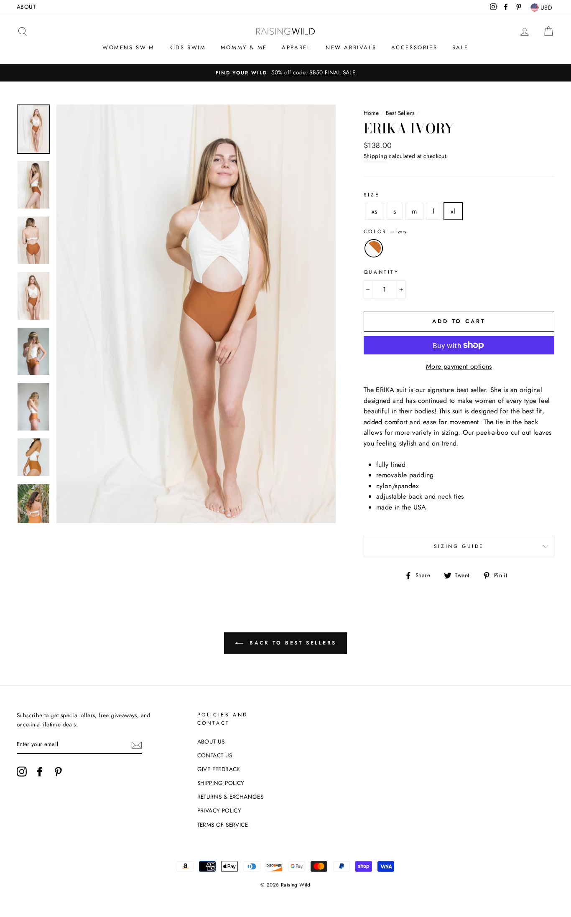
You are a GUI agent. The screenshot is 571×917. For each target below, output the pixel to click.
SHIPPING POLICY (221, 783)
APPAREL (296, 47)
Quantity (381, 272)
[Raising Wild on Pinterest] (58, 772)
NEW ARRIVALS (351, 47)
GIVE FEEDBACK (218, 769)
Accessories (414, 47)
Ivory (373, 248)
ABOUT (26, 7)
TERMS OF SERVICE (222, 824)
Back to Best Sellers (291, 643)
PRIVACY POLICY (219, 810)
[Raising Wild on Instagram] (22, 772)
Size (372, 195)
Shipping (375, 156)
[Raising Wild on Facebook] (40, 772)
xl (453, 211)
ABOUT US (211, 741)
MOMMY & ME (244, 47)
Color (385, 231)
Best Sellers (400, 113)
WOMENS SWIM (128, 47)
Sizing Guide (459, 546)
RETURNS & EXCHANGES (230, 796)
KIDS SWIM (187, 47)
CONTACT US (214, 755)
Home (371, 113)
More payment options (459, 366)
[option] (285, 72)
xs (374, 211)
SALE (460, 47)
